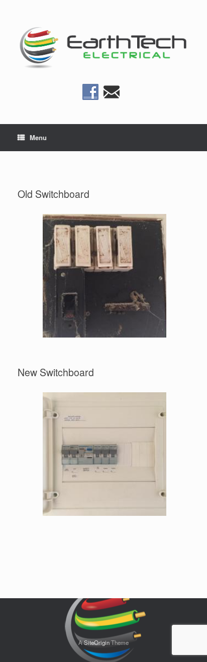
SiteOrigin (97, 642)
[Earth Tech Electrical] (103, 46)
